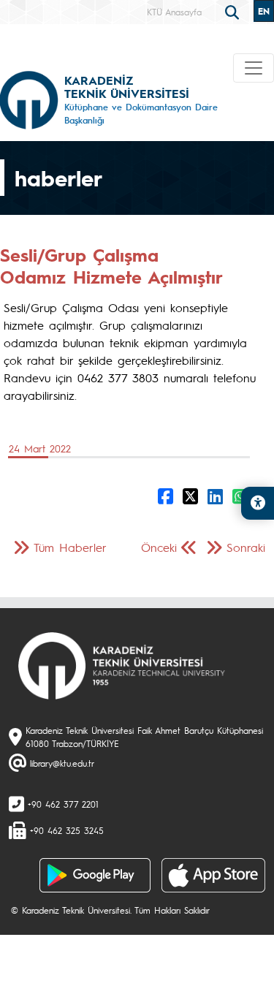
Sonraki (246, 547)
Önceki (159, 547)
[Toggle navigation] (253, 68)
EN (264, 11)
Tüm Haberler (70, 547)
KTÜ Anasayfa (174, 12)
